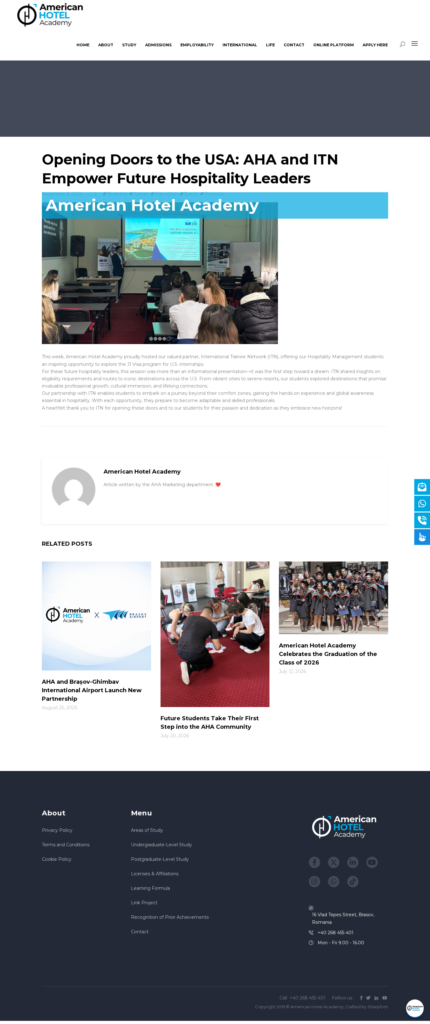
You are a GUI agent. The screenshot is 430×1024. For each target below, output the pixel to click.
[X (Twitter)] (333, 862)
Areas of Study (147, 830)
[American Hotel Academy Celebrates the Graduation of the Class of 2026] (333, 598)
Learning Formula (150, 888)
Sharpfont (378, 1006)
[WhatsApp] (333, 881)
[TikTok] (353, 881)
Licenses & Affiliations (154, 874)
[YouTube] (372, 862)
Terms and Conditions (65, 845)
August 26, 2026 (59, 707)
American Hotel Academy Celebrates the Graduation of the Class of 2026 (328, 654)
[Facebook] (314, 862)
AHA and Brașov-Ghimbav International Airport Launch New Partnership (92, 690)
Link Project (144, 903)
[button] (415, 1008)
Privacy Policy (57, 830)
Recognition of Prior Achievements (170, 917)
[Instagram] (314, 881)
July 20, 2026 (175, 736)
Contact (140, 932)
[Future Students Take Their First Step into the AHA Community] (215, 634)
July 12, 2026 (292, 671)
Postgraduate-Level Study (160, 859)
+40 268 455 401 (308, 998)
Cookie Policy (56, 859)
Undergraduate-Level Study (161, 845)
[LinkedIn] (353, 862)
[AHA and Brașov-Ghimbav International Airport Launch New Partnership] (96, 616)
